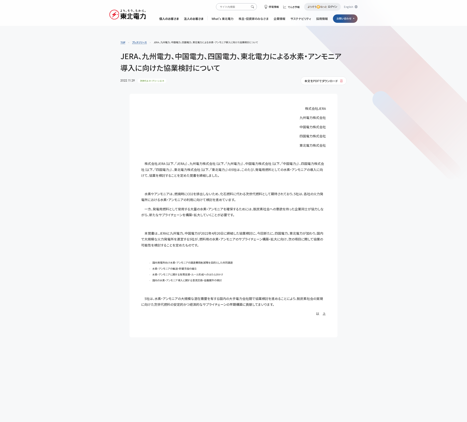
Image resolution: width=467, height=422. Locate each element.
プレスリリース (139, 42)
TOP (122, 42)
